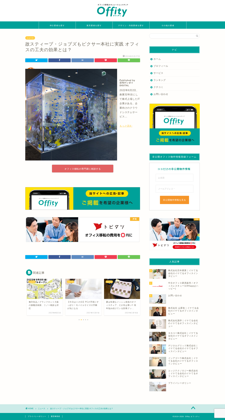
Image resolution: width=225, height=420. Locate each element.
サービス (158, 73)
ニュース (30, 38)
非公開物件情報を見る (174, 200)
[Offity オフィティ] (112, 18)
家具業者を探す (94, 25)
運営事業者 (55, 416)
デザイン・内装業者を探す (131, 25)
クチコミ (158, 87)
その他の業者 (167, 25)
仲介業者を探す (57, 25)
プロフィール (161, 66)
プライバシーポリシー (37, 416)
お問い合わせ (161, 94)
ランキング (160, 80)
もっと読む (126, 126)
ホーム (157, 59)
